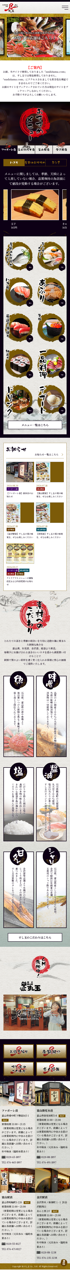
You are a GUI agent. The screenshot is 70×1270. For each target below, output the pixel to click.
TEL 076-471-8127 (11, 1249)
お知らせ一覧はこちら (46, 454)
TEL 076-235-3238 (47, 1257)
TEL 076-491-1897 (46, 1162)
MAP (5, 1120)
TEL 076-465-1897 (12, 1162)
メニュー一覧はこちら (35, 425)
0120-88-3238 (48, 1252)
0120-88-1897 (48, 1157)
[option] (35, 37)
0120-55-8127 (13, 1243)
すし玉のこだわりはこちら (35, 937)
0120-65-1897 (13, 1157)
